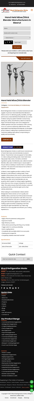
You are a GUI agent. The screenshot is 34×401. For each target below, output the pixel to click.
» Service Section (6, 361)
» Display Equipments (7, 357)
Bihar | (25, 384)
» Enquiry (3, 304)
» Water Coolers (6, 352)
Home (6, 398)
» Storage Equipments (7, 359)
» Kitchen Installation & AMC (9, 375)
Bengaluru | (9, 384)
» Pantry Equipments (7, 328)
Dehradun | (18, 387)
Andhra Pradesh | (16, 382)
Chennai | (2, 387)
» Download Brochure (7, 300)
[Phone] (30, 386)
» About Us (4, 298)
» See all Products (6, 312)
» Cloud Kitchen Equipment (9, 339)
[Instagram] (10, 288)
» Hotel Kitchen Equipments (9, 365)
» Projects (4, 302)
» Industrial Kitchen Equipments (10, 367)
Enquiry (20, 398)
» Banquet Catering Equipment (10, 343)
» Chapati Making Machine (8, 326)
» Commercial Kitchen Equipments (11, 322)
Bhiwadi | (15, 384)
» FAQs (3, 310)
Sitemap (26, 398)
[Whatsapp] (31, 381)
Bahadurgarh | (3, 384)
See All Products (25, 58)
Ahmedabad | (3, 382)
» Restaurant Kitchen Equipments (11, 363)
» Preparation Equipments (8, 354)
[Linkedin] (7, 288)
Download (13, 398)
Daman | (14, 387)
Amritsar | (9, 382)
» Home (3, 295)
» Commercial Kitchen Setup (9, 371)
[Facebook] (1, 288)
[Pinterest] (15, 288)
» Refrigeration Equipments (9, 324)
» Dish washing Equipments (9, 334)
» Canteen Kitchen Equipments (10, 369)
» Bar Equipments (6, 330)
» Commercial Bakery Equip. (9, 337)
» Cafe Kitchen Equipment (8, 341)
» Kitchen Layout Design (8, 373)
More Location (25, 387)
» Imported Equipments (8, 332)
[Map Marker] (18, 288)
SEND (28, 259)
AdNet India (20, 395)
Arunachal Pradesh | (24, 382)
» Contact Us (5, 314)
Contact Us (7, 140)
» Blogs (3, 308)
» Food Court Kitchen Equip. (9, 345)
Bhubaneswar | (20, 384)
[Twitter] (4, 288)
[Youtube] (13, 288)
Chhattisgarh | (8, 387)
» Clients (3, 306)
